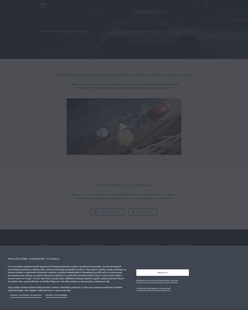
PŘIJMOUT (163, 272)
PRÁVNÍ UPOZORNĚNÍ (56, 295)
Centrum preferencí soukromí (153, 288)
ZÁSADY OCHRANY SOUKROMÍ (25, 295)
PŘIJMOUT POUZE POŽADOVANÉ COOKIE (157, 280)
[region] (124, 277)
